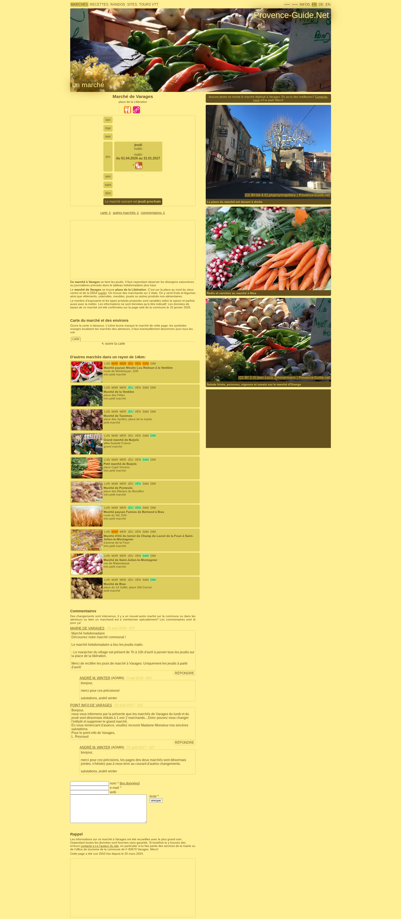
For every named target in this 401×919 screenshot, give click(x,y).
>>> (295, 4)
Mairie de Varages (87, 628)
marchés (79, 4)
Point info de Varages (91, 705)
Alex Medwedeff (259, 281)
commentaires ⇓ (153, 213)
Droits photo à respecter (85, 21)
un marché (88, 85)
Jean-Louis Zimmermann (235, 373)
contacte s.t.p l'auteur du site (100, 846)
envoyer (156, 800)
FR (314, 4)
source (257, 373)
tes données (130, 783)
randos (117, 4)
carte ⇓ (105, 213)
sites (132, 4)
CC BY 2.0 (285, 373)
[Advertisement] (132, 249)
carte (102, 293)
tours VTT (148, 4)
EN (328, 4)
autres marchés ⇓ (126, 213)
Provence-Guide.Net (291, 15)
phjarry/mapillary (230, 190)
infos (305, 4)
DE (321, 4)
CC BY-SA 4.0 (266, 190)
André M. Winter (95, 678)
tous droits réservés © (229, 281)
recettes (99, 4)
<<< (287, 4)
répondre (184, 673)
